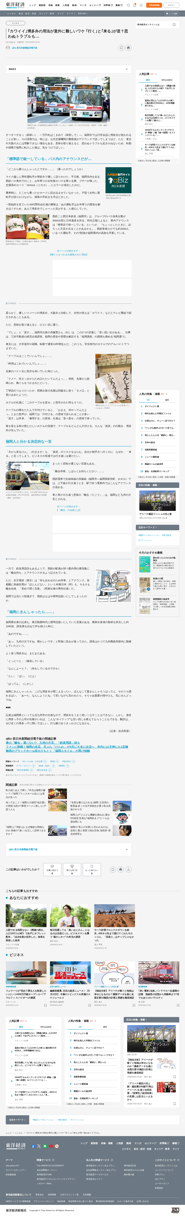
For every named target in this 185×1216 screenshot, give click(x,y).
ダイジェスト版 (152, 406)
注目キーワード (146, 527)
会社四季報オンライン (47, 1170)
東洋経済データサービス (97, 1174)
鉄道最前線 (11, 1174)
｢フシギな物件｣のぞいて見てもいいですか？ (160, 428)
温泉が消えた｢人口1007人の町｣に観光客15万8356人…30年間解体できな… (160, 103)
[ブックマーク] (121, 48)
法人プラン (160, 1179)
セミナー (93, 5)
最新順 (42, 5)
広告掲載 (87, 1194)
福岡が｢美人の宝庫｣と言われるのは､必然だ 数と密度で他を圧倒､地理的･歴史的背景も (90, 830)
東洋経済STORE (44, 1174)
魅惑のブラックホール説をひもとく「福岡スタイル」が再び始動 (48, 750)
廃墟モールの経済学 (154, 464)
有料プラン (160, 1174)
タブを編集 (173, 14)
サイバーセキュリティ (16, 1170)
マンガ (83, 5)
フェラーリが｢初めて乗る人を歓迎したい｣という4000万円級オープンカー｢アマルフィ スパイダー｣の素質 (26, 994)
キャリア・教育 (46, 13)
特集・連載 (54, 5)
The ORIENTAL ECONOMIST (50, 1165)
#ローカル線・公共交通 (32, 761)
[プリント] (128, 48)
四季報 (107, 5)
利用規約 (159, 1188)
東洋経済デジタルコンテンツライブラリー (56, 1179)
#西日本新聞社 (23, 770)
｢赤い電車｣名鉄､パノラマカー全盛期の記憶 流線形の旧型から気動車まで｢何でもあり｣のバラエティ (158, 994)
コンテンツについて (164, 1170)
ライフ (60, 13)
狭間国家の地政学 (161, 599)
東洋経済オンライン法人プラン (100, 1165)
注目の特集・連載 (147, 485)
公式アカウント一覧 (69, 1194)
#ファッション (145, 540)
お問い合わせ (143, 1201)
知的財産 (61, 1201)
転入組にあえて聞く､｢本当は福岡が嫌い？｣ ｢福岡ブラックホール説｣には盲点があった (25, 793)
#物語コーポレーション (149, 535)
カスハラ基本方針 (125, 1201)
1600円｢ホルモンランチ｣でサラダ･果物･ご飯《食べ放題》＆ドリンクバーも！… (160, 132)
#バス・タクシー (24, 766)
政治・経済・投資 (27, 13)
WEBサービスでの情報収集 (18, 1201)
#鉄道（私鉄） (45, 766)
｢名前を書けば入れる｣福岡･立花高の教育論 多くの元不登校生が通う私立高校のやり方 (90, 806)
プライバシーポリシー (44, 1201)
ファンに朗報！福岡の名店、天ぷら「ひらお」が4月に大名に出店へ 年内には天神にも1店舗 (67, 746)
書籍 (118, 5)
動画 (74, 5)
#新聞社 (62, 766)
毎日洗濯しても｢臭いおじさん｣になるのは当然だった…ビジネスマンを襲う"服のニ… (160, 118)
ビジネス (11, 13)
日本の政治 (150, 442)
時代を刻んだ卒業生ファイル (158, 413)
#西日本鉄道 (42, 770)
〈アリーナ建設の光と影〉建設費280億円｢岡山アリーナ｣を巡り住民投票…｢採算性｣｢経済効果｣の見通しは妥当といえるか (140, 1091)
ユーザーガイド (162, 1183)
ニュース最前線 (152, 457)
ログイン (171, 5)
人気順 (66, 5)
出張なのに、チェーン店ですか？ (160, 421)
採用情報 (52, 1194)
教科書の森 (129, 1174)
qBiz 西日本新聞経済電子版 (24, 48)
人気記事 (144, 74)
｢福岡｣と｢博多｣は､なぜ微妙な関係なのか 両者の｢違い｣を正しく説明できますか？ (26, 830)
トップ (32, 5)
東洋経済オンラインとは (148, 24)
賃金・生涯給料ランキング (157, 471)
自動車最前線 (151, 449)
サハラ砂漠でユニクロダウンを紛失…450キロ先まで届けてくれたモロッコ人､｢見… (160, 147)
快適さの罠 (158, 578)
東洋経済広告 (130, 1165)
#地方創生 (66, 761)
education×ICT (12, 1165)
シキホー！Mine (44, 1183)
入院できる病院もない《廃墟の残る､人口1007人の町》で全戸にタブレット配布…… (160, 88)
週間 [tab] (167, 400)
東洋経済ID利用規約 (105, 1201)
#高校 (52, 761)
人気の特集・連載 (149, 394)
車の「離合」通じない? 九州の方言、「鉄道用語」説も (43, 742)
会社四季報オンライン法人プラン (101, 1170)
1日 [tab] (148, 400)
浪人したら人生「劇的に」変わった (160, 435)
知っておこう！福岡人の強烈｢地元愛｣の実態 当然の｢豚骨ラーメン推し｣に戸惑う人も (26, 806)
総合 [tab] (148, 80)
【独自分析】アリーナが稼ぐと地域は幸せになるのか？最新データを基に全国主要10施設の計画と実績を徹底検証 (114, 994)
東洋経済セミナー (94, 1179)
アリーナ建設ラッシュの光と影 (155, 514)
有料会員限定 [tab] (167, 80)
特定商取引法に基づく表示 (80, 1201)
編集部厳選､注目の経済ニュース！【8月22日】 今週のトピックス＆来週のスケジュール (70, 994)
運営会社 (40, 1194)
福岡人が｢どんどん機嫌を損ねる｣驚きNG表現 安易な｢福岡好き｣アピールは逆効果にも (90, 818)
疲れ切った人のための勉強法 (164, 559)
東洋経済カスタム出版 (134, 1170)
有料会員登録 (154, 5)
